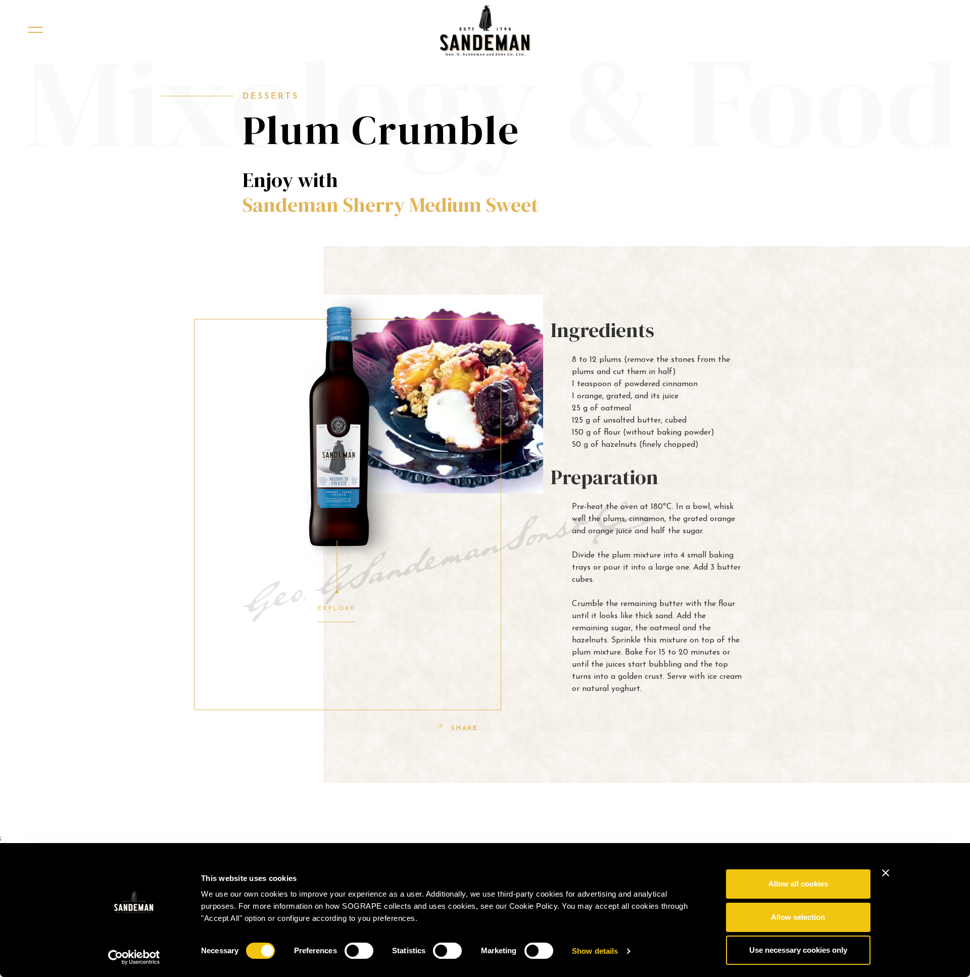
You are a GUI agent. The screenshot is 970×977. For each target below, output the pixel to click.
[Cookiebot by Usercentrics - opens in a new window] (134, 957)
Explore (337, 609)
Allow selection (798, 917)
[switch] (359, 951)
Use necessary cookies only (798, 950)
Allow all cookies (798, 883)
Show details (595, 951)
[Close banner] (885, 872)
